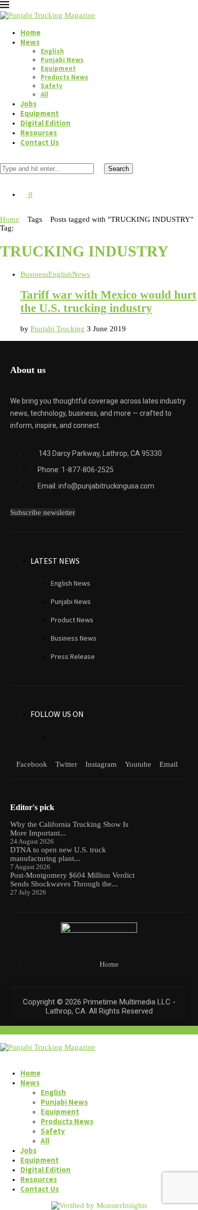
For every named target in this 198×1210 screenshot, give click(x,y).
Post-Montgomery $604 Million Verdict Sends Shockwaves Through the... (72, 879)
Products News (64, 77)
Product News (72, 619)
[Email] (35, 211)
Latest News (55, 561)
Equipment (58, 68)
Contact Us (39, 142)
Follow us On (57, 714)
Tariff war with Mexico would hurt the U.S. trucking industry (108, 301)
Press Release (73, 656)
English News (70, 583)
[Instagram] (19, 211)
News (30, 42)
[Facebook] (3, 211)
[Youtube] (27, 211)
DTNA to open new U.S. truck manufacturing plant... (58, 854)
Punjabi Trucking (57, 329)
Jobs (28, 103)
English (52, 51)
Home (30, 32)
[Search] (3, 159)
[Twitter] (11, 211)
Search (118, 168)
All (44, 94)
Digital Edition (45, 123)
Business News (73, 638)
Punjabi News (62, 59)
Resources (38, 132)
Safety (51, 85)
